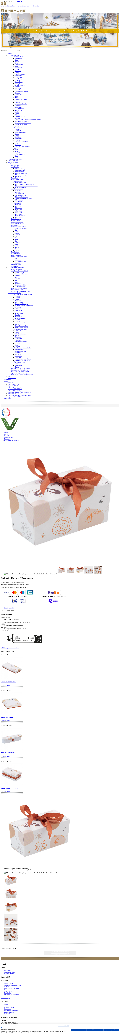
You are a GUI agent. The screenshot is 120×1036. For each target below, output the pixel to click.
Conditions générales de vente (12, 985)
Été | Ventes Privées (18, 362)
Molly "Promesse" (7, 717)
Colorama (17, 115)
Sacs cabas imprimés (20, 261)
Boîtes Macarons (17, 189)
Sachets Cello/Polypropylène (19, 256)
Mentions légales (9, 983)
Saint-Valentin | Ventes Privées (21, 348)
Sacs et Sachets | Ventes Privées (20, 373)
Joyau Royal (18, 67)
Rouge (16, 230)
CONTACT (17, 1)
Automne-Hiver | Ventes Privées (21, 294)
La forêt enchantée (20, 85)
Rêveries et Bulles (20, 318)
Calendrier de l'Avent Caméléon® (20, 291)
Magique (17, 299)
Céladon (17, 332)
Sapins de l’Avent (16, 264)
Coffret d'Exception (20, 351)
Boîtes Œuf (18, 206)
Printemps (17, 275)
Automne (17, 278)
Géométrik (18, 335)
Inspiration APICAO (13, 385)
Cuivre (17, 250)
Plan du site (7, 993)
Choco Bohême (19, 90)
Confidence (18, 137)
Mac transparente (19, 193)
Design (17, 367)
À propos (6, 986)
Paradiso (17, 343)
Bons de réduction (9, 1007)
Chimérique (18, 88)
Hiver (16, 280)
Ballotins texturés (19, 171)
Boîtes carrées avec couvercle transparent (26, 186)
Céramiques (14, 225)
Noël (16, 282)
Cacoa (16, 363)
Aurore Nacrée (19, 313)
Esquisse (17, 93)
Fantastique (18, 296)
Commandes (7, 1009)
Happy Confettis (19, 302)
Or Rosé (17, 249)
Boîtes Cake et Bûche (17, 179)
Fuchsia (17, 231)
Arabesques (18, 190)
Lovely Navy (18, 354)
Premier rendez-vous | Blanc (22, 360)
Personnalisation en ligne (15, 159)
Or (15, 238)
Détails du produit (9, 608)
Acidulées (17, 192)
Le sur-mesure (12, 378)
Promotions (7, 970)
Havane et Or (18, 316)
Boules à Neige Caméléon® (19, 288)
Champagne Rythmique (21, 304)
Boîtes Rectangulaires (17, 222)
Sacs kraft (17, 263)
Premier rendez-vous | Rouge (23, 359)
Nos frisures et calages (21, 124)
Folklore (17, 113)
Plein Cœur (18, 357)
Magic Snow (18, 310)
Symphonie (18, 105)
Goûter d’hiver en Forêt (21, 326)
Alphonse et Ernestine (21, 104)
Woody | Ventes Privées (21, 327)
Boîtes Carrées (16, 181)
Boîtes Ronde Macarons (21, 197)
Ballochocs (18, 176)
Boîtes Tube (18, 204)
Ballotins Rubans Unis (21, 173)
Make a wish (18, 75)
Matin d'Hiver (18, 58)
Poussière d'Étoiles (20, 74)
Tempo (17, 69)
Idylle (16, 143)
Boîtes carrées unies (20, 182)
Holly (16, 63)
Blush (16, 149)
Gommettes (18, 337)
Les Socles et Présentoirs (21, 121)
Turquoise (17, 242)
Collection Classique (20, 334)
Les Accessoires (12, 164)
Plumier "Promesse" (8, 753)
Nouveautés (7, 379)
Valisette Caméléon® (17, 289)
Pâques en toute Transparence (23, 123)
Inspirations (8, 382)
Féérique (17, 297)
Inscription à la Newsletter (11, 994)
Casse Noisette (19, 64)
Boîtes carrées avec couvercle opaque (25, 184)
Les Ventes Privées (14, 293)
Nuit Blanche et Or (20, 323)
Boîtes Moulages (16, 219)
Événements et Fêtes (20, 285)
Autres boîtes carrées (20, 187)
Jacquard (17, 83)
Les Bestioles (18, 338)
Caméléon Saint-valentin (21, 141)
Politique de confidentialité (63, 1026)
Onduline (17, 315)
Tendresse (17, 140)
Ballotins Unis (19, 168)
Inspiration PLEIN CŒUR (15, 397)
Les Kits (10, 376)
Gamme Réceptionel (13, 162)
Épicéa (17, 66)
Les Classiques (13, 165)
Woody (17, 97)
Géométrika (18, 324)
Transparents (14, 266)
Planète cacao (18, 77)
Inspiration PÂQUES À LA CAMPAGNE (20, 392)
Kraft (16, 244)
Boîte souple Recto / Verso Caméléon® (22, 374)
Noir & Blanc (18, 201)
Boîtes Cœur (18, 211)
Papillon (17, 112)
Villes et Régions (19, 272)
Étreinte (17, 135)
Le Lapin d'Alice (19, 108)
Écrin (16, 96)
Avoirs (6, 1006)
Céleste (17, 72)
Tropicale (17, 346)
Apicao (17, 126)
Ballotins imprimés (20, 170)
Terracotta (17, 80)
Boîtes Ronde (18, 209)
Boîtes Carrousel (19, 217)
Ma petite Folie (19, 138)
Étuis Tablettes (15, 252)
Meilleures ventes (9, 973)
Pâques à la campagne (21, 341)
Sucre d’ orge (18, 94)
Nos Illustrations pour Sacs (22, 146)
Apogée (17, 61)
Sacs (14, 258)
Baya (16, 151)
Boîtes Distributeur (20, 215)
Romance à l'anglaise (20, 132)
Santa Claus (18, 308)
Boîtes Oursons (15, 220)
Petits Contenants (16, 255)
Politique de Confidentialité (11, 988)
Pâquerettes (18, 340)
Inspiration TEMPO (13, 384)
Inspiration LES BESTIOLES (16, 387)
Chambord (18, 130)
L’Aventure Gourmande (21, 91)
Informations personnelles (11, 1010)
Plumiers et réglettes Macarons (23, 198)
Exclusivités (7, 398)
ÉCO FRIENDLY (20, 286)
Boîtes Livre (18, 212)
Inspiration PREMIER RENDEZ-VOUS (19, 395)
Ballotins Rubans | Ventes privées (20, 368)
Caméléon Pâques (20, 116)
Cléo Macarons (19, 200)
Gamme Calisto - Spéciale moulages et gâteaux (28, 119)
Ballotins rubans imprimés (22, 175)
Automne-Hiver (17, 56)
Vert (16, 236)
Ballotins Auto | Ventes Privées (19, 370)
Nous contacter (8, 991)
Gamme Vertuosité (13, 160)
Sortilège (17, 129)
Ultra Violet (18, 71)
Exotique (17, 102)
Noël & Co (18, 307)
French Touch (18, 82)
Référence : (4, 611)
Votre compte (5, 998)
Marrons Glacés (15, 253)
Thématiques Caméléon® (19, 271)
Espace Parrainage (9, 1012)
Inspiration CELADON (14, 393)
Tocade (17, 134)
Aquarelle (17, 152)
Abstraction (18, 283)
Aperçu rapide (5, 685)
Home (6, 381)
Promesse (17, 86)
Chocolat (17, 234)
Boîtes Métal (16, 203)
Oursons (17, 157)
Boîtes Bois (14, 178)
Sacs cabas (18, 260)
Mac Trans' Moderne (20, 195)
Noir (16, 241)
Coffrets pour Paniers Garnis (19, 226)
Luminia (17, 312)
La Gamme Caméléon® (16, 267)
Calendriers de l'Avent (21, 99)
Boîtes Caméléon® (16, 269)
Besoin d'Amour (19, 349)
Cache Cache (18, 330)
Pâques (14, 101)
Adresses (6, 1004)
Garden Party (18, 107)
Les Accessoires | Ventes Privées (20, 371)
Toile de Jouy (18, 79)
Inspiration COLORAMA (15, 389)
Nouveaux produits (9, 972)
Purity (16, 345)
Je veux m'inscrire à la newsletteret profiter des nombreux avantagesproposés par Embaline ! (60, 953)
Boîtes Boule (18, 208)
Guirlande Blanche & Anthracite (24, 305)
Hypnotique (18, 300)
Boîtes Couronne (19, 214)
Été (13, 148)
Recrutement (7, 990)
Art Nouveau (18, 110)
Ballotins (15, 167)
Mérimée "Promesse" (8, 682)
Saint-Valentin (16, 127)
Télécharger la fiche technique (10, 648)
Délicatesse (18, 352)
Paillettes (17, 321)
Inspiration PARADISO (14, 390)
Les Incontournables (18, 154)
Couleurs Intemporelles (19, 228)
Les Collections (13, 55)
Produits (8, 53)
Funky (16, 60)
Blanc (16, 239)
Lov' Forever (18, 356)
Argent (17, 247)
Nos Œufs (17, 118)
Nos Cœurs (18, 145)
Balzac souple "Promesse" (10, 788)
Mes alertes (7, 1013)
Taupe (16, 245)
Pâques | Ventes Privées (19, 329)
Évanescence (18, 365)
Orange (17, 233)
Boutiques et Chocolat (21, 274)
